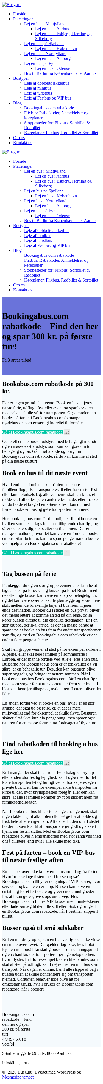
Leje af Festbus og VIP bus (47, 98)
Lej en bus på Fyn (39, 63)
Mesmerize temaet (18, 1077)
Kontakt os (22, 142)
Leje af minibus (37, 88)
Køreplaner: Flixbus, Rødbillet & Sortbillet (61, 132)
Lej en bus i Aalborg (53, 58)
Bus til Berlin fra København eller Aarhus (60, 73)
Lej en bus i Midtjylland (45, 23)
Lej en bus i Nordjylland (45, 53)
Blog (17, 103)
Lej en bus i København (56, 48)
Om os (19, 137)
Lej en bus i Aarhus (52, 28)
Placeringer (23, 18)
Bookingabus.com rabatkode (49, 108)
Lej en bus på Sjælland (44, 43)
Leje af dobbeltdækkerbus (46, 83)
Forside (19, 14)
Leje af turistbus (38, 93)
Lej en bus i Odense (52, 68)
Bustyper (21, 78)
